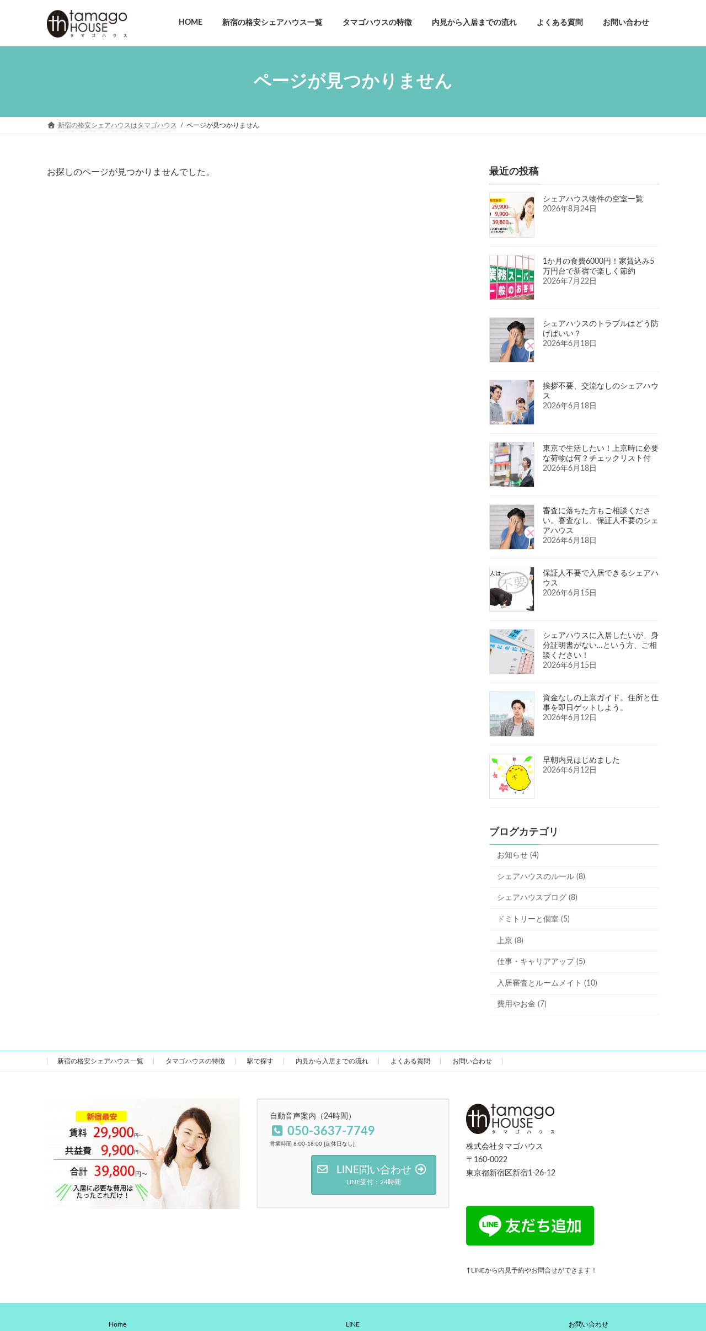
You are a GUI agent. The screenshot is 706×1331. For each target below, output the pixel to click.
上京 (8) (510, 940)
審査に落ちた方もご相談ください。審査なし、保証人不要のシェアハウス (601, 521)
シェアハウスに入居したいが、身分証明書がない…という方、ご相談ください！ (601, 645)
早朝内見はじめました (581, 760)
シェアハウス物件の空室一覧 (593, 199)
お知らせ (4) (518, 855)
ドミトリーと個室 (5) (533, 919)
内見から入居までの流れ (332, 1061)
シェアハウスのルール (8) (541, 876)
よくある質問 (410, 1061)
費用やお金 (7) (522, 1004)
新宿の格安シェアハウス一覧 (100, 1061)
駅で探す (260, 1061)
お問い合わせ (472, 1061)
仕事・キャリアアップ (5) (541, 962)
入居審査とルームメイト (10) (547, 983)
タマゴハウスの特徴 (195, 1061)
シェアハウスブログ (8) (537, 898)
